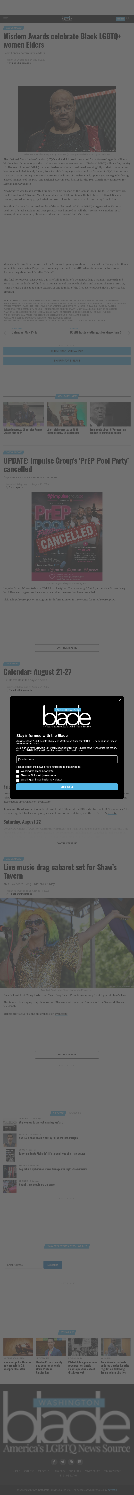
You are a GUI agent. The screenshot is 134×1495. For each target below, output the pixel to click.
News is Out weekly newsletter (39, 775)
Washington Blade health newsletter (41, 779)
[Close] (120, 700)
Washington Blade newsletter (37, 771)
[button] (67, 773)
